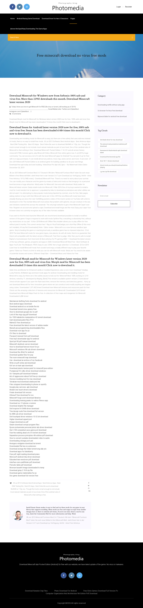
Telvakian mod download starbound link (24, 382)
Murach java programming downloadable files (27, 328)
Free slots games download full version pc (100, 591)
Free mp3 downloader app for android (24, 339)
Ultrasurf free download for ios (21, 395)
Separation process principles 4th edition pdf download (31, 435)
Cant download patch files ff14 (21, 320)
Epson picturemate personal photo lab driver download (30, 427)
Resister (128, 7)
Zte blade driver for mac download (111, 140)
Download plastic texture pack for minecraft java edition (31, 368)
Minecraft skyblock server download (23, 344)
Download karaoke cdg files (36, 591)
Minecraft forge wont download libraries (25, 398)
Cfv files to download (17, 333)
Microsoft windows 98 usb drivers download (26, 349)
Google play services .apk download (23, 387)
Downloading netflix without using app (111, 105)
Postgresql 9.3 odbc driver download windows (27, 371)
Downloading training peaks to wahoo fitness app (28, 400)
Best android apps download (20, 304)
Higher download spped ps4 (20, 419)
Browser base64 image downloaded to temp (26, 468)
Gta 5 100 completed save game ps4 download (27, 430)
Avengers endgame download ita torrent (25, 443)
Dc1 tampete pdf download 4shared (23, 374)
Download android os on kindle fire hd (24, 306)
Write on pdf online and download (22, 363)
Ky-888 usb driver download (20, 414)
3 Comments (16, 114)
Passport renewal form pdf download (24, 336)
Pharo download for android (65, 591)
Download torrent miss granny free (23, 309)
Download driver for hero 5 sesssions (55, 18)
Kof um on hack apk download (21, 366)
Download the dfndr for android (21, 352)
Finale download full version (20, 392)
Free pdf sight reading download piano (24, 454)
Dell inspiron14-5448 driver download (24, 408)
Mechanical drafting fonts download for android (27, 301)
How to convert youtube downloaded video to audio (29, 438)
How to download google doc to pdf (23, 312)
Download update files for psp (21, 355)
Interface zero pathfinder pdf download (24, 462)
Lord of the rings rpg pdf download (23, 315)
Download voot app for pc (19, 331)
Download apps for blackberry (21, 451)
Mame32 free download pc (19, 323)
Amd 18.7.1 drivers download (109, 161)
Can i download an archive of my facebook (25, 360)
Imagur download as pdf (18, 422)
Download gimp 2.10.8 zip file (21, 470)
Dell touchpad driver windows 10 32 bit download (28, 417)
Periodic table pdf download (20, 465)
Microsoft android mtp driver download (24, 457)
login (118, 7)
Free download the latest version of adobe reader (28, 325)
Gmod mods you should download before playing (113, 166)
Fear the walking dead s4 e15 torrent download (27, 433)
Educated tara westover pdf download (24, 460)
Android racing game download (28, 18)
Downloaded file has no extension (22, 446)
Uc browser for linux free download (110, 111)
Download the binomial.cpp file (110, 157)
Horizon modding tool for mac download (25, 379)
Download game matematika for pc (23, 473)
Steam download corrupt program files (24, 425)
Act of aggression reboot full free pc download (27, 376)
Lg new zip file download (108, 171)
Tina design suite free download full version (26, 411)
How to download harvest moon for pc (24, 347)
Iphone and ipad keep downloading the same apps (28, 29)
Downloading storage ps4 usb (21, 441)
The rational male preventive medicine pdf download (113, 145)
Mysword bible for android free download (112, 116)
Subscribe (114, 204)
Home (12, 18)
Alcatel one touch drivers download (23, 390)
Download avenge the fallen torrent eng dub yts (27, 449)
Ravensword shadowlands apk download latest (113, 152)
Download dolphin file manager (21, 406)
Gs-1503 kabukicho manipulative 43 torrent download (30, 317)
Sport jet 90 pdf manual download (22, 341)
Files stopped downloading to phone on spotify (27, 384)
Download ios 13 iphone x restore (22, 403)
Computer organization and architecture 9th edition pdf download (71, 593)
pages (72, 18)
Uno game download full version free (23, 476)
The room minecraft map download (23, 357)
